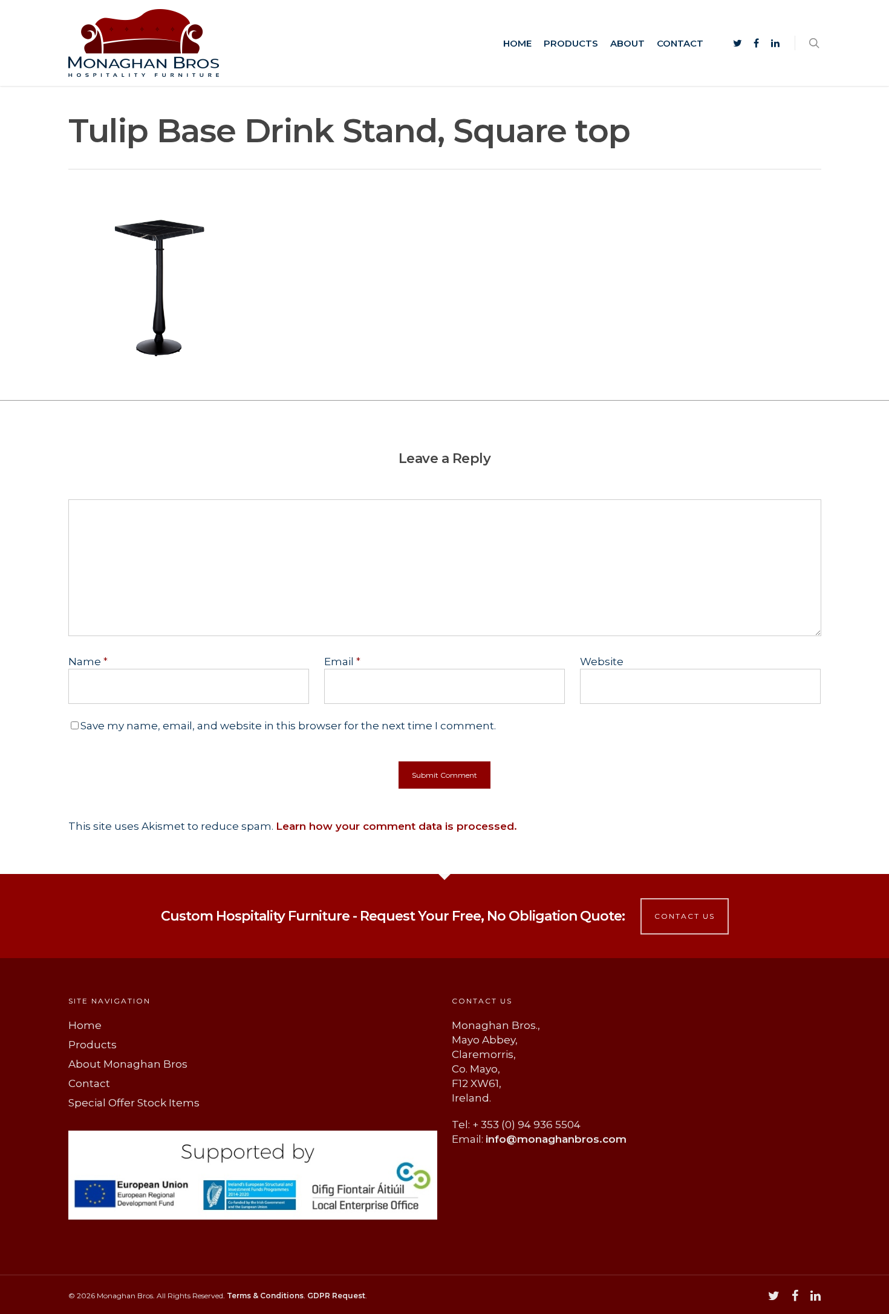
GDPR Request (336, 1295)
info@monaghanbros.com (556, 1139)
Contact (680, 43)
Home (517, 43)
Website (602, 661)
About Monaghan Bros (127, 1064)
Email (342, 661)
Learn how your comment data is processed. (396, 826)
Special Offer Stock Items (134, 1103)
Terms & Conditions (265, 1295)
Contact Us (684, 916)
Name (88, 661)
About (627, 43)
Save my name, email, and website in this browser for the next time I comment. (288, 726)
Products (571, 43)
